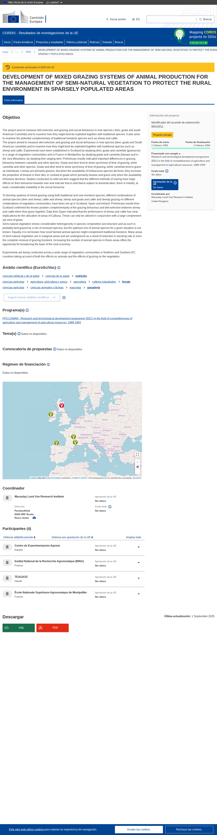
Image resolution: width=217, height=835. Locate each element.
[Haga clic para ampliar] (138, 547)
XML (21, 627)
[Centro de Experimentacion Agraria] (56, 443)
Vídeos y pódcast (76, 42)
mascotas (75, 287)
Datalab (107, 42)
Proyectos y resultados (49, 42)
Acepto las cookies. (139, 829)
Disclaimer (137, 477)
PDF (55, 627)
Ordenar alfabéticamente (18, 537)
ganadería (93, 287)
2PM (28, 52)
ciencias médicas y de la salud (21, 276)
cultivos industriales (104, 281)
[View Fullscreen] (137, 454)
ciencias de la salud (57, 276)
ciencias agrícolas (13, 281)
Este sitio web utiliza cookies (26, 829)
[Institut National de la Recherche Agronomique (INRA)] (73, 436)
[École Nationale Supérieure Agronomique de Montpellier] (75, 442)
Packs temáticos (23, 42)
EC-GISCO (82, 477)
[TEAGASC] (51, 414)
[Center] (137, 466)
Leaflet (33, 477)
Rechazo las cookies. (189, 829)
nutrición (81, 276)
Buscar (119, 42)
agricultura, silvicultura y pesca (48, 281)
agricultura (79, 281)
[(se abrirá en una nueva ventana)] (30, 17)
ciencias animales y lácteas (46, 287)
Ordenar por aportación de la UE (71, 537)
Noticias (95, 42)
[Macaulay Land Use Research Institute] (61, 405)
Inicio (7, 42)
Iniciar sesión (118, 19)
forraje (126, 281)
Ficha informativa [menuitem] (13, 100)
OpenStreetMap (54, 477)
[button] (136, 19)
